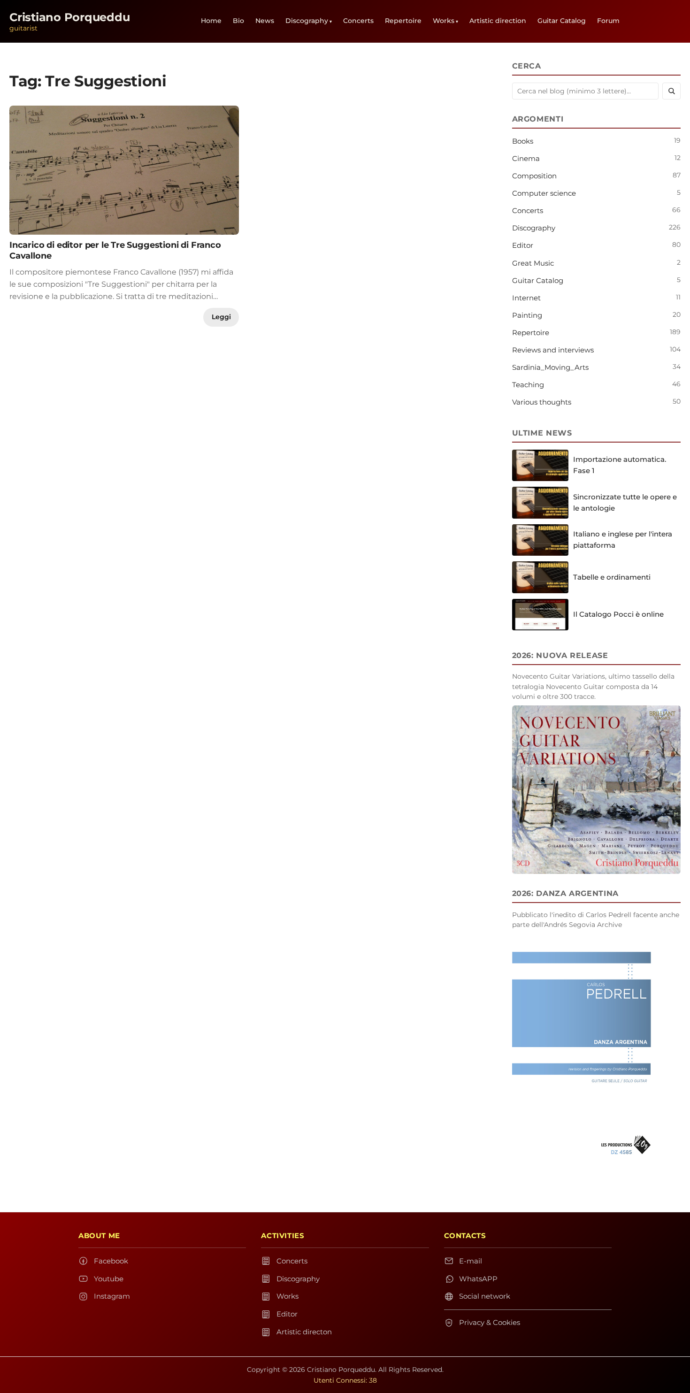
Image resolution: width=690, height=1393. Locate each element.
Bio (238, 20)
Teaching (528, 384)
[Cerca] (671, 91)
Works (443, 20)
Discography (306, 20)
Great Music (533, 263)
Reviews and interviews (553, 349)
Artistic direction (497, 20)
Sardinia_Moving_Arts (550, 367)
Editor (522, 245)
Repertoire (403, 20)
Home (211, 20)
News (264, 20)
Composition (534, 175)
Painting (527, 315)
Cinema (526, 158)
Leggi (221, 317)
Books (522, 141)
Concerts (358, 20)
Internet (526, 297)
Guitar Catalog (561, 20)
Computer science (544, 193)
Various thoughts (541, 402)
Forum (608, 20)
